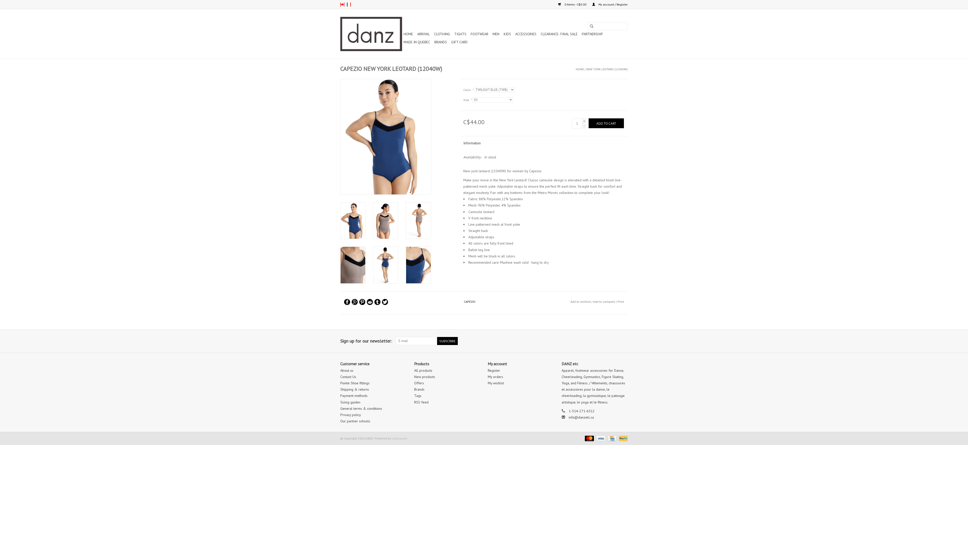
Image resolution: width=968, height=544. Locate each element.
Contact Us (348, 377)
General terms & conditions (361, 408)
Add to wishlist (580, 301)
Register (494, 370)
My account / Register (613, 4)
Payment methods (354, 395)
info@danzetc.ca (581, 417)
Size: (467, 100)
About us (346, 370)
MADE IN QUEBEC (417, 42)
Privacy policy (350, 415)
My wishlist (496, 383)
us (342, 5)
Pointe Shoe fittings (355, 383)
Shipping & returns (354, 389)
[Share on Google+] (355, 302)
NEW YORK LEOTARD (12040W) (607, 69)
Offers (419, 383)
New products (424, 377)
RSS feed (421, 402)
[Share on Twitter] (385, 302)
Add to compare (604, 301)
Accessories (525, 34)
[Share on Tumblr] (377, 302)
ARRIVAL (423, 34)
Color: (468, 90)
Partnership (592, 34)
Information (472, 143)
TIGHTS (460, 34)
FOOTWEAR (479, 34)
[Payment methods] (588, 438)
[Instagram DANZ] (624, 341)
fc (349, 5)
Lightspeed (399, 438)
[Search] (591, 26)
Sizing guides (350, 402)
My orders (495, 377)
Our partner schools (355, 421)
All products (423, 370)
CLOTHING (442, 34)
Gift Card (459, 42)
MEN (496, 34)
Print (621, 301)
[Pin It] (362, 302)
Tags (417, 395)
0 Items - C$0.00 (575, 4)
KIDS (507, 34)
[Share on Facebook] (347, 302)
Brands (440, 42)
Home (408, 34)
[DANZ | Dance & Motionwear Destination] (371, 34)
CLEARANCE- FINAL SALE (559, 34)
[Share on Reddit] (370, 302)
